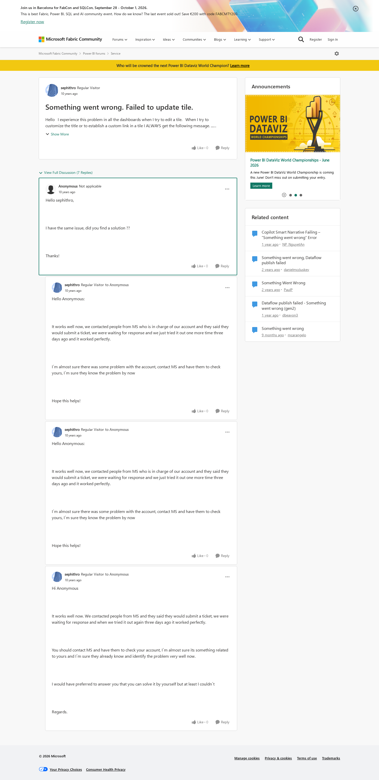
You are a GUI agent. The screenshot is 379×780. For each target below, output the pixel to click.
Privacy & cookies (278, 758)
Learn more (240, 65)
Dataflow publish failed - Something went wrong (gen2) (294, 305)
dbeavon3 (290, 315)
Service (115, 53)
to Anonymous (117, 284)
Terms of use (307, 758)
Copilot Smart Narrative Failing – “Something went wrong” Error (291, 234)
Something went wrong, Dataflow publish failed (292, 260)
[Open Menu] (336, 53)
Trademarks (331, 758)
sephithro (68, 87)
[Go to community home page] (70, 39)
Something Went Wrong (283, 282)
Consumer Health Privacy (106, 769)
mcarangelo (297, 334)
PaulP (288, 289)
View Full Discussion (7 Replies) (68, 172)
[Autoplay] (284, 195)
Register (316, 39)
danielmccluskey (296, 269)
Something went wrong (283, 328)
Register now (32, 21)
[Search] (301, 39)
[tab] (290, 195)
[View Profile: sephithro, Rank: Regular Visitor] (51, 90)
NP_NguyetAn (293, 244)
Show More (60, 134)
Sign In (333, 39)
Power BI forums (94, 53)
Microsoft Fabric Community (58, 53)
